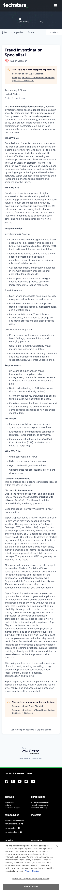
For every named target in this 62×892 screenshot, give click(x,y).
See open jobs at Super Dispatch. (28, 73)
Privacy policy (24, 758)
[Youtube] (21, 783)
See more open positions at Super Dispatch (31, 729)
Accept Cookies (31, 886)
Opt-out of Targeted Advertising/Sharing (30, 878)
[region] (31, 867)
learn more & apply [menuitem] (12, 808)
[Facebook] (8, 783)
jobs (4, 32)
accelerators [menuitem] (9, 802)
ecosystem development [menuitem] (14, 821)
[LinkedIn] (14, 783)
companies (17, 32)
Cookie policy (38, 758)
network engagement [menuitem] (39, 805)
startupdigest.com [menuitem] (11, 832)
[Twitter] (28, 783)
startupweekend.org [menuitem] (12, 824)
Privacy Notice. (32, 871)
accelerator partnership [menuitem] (40, 802)
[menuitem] (56, 6)
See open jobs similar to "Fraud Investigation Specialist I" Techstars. (33, 79)
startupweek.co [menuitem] (10, 828)
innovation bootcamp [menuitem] (39, 808)
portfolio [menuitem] (8, 805)
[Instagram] (34, 783)
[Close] (57, 846)
